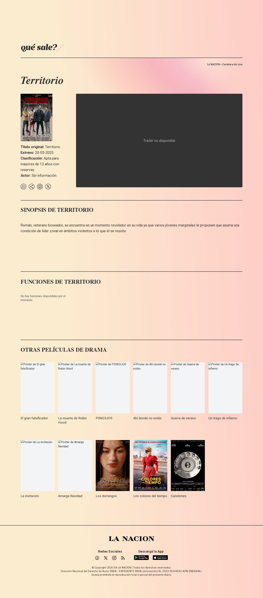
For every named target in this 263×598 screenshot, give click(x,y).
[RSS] (123, 558)
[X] (106, 558)
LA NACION (213, 64)
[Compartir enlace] (32, 186)
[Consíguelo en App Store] (160, 557)
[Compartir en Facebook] (40, 186)
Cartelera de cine (232, 64)
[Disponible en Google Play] (141, 557)
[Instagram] (114, 558)
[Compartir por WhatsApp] (23, 186)
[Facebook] (97, 558)
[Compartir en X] (48, 186)
